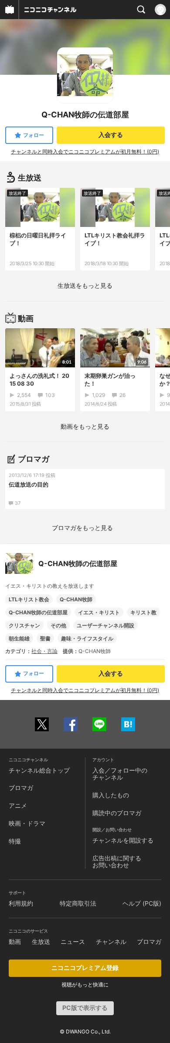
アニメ (18, 805)
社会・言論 (44, 651)
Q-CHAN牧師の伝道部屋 (38, 612)
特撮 (15, 841)
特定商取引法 (78, 903)
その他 (58, 625)
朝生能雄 (19, 638)
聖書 (45, 638)
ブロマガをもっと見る (82, 527)
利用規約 (21, 903)
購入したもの (110, 795)
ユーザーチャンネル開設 (105, 625)
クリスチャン (24, 625)
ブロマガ (21, 787)
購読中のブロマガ (116, 812)
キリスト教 (143, 612)
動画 (15, 941)
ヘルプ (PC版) (141, 903)
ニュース (73, 941)
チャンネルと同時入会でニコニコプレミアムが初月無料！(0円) (85, 151)
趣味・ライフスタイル (87, 638)
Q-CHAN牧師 (76, 599)
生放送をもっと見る (85, 285)
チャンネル (111, 941)
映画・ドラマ (27, 823)
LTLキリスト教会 (29, 599)
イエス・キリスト (99, 612)
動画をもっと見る (85, 426)
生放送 (41, 941)
